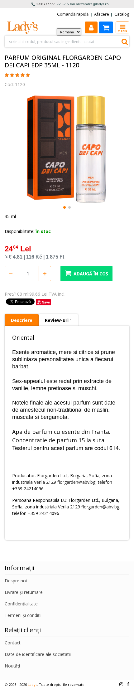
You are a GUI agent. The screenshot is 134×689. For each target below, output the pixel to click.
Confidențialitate (21, 604)
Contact (13, 643)
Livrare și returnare (24, 592)
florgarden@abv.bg (76, 482)
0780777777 (45, 4)
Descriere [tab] (21, 320)
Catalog (121, 14)
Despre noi (16, 581)
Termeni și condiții (23, 615)
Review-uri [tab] (58, 320)
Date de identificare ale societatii (38, 654)
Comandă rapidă (73, 14)
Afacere (101, 14)
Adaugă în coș (91, 274)
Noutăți (12, 666)
